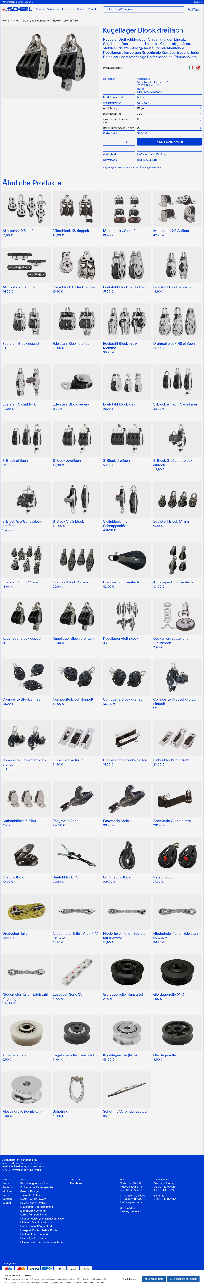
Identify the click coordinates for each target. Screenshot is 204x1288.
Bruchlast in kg (112, 113)
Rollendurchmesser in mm (118, 127)
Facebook (76, 1183)
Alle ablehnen (154, 1279)
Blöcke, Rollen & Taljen (65, 20)
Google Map (127, 1207)
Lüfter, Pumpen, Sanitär (34, 1214)
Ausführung (110, 108)
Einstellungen (129, 1279)
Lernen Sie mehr (97, 1282)
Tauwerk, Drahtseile (32, 1194)
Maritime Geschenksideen (36, 1222)
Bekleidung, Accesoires (34, 1183)
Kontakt (92, 9)
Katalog (198, 2)
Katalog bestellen (130, 1211)
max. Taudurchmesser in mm (117, 120)
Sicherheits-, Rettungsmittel (37, 1187)
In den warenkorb (169, 141)
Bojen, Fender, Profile (33, 1202)
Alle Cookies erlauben (183, 1279)
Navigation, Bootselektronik (36, 1206)
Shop (16, 20)
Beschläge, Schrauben (33, 1238)
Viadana (142, 78)
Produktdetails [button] (112, 67)
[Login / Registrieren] (189, 9)
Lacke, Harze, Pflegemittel (36, 1226)
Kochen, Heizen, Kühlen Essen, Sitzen (42, 1218)
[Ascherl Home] (17, 9)
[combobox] (145, 9)
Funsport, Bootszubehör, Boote (38, 1230)
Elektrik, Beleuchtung (33, 1210)
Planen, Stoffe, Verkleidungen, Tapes (42, 1241)
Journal (6, 1202)
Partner (6, 1194)
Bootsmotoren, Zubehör (34, 1233)
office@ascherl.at (132, 1202)
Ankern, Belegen (30, 1190)
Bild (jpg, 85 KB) (147, 159)
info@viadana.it (153, 91)
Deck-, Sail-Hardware (36, 20)
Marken (81, 9)
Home (6, 20)
